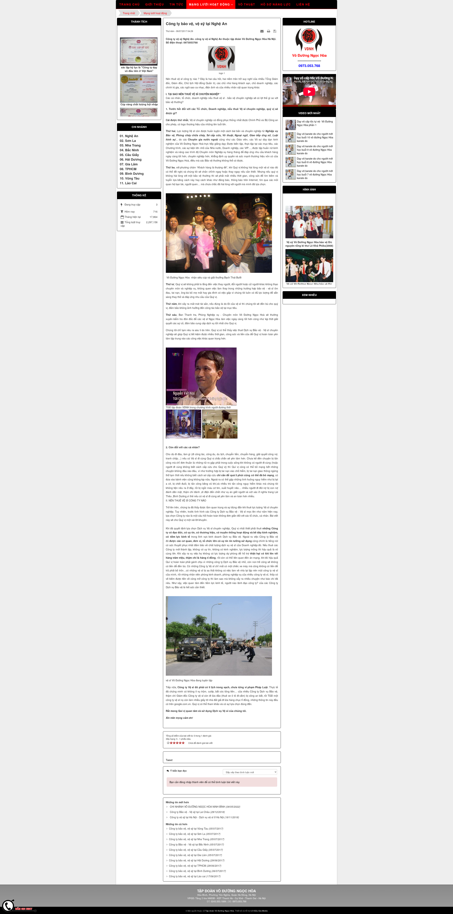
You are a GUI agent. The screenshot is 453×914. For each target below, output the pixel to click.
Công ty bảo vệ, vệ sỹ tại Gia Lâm (188, 855)
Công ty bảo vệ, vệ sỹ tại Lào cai (187, 876)
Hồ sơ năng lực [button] (276, 4)
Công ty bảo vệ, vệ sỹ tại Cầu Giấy (188, 849)
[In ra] (269, 31)
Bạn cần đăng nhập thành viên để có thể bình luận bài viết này (205, 782)
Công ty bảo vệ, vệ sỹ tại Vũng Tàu (188, 828)
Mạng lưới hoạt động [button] (210, 4)
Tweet (169, 760)
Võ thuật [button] (246, 4)
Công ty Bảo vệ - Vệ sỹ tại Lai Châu (190, 812)
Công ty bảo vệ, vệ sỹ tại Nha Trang (189, 839)
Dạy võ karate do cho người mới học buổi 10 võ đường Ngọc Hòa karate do (315, 137)
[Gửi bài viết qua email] (262, 31)
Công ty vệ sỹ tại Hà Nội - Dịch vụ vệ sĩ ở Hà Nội (197, 817)
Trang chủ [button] (129, 4)
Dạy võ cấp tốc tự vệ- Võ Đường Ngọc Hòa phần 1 (315, 123)
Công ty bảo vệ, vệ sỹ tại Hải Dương (189, 860)
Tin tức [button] (177, 4)
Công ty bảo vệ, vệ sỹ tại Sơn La (187, 834)
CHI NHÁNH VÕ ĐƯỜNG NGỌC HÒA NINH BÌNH (197, 806)
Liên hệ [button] (303, 4)
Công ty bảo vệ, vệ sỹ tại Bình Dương (190, 871)
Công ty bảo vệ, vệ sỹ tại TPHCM (187, 865)
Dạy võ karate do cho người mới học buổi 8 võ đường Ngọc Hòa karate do (315, 162)
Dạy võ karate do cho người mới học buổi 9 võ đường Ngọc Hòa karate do (315, 149)
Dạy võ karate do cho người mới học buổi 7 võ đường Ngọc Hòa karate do (315, 174)
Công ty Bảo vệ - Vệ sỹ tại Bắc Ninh (189, 844)
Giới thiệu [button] (154, 4)
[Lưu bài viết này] (275, 31)
